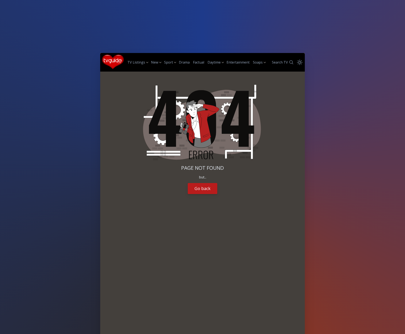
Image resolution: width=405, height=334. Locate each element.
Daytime (214, 62)
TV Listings (136, 62)
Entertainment (238, 62)
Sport (168, 62)
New (154, 62)
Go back (202, 188)
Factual (198, 62)
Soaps (258, 62)
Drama (184, 62)
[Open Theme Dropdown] (299, 62)
